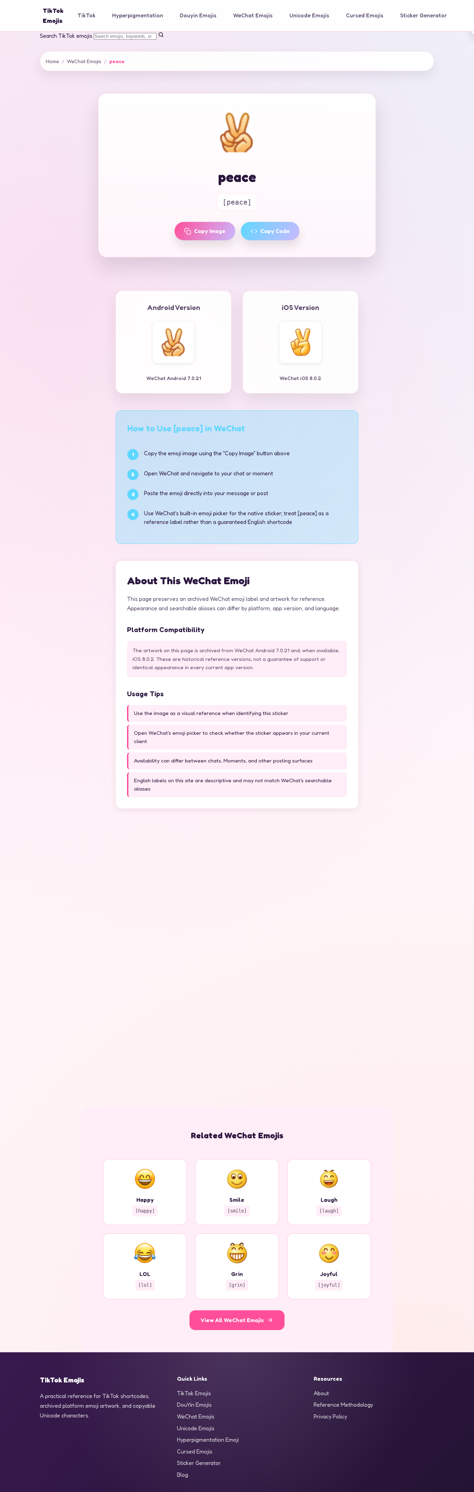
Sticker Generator (423, 15)
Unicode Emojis (309, 15)
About (321, 1393)
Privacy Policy (330, 1416)
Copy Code (275, 230)
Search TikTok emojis (66, 35)
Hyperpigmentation (137, 15)
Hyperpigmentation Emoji (208, 1439)
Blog (182, 1474)
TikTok (86, 15)
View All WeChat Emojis (232, 1320)
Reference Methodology (343, 1404)
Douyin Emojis (198, 15)
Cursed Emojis (364, 15)
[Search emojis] (161, 36)
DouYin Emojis (194, 1404)
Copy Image (210, 230)
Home (52, 61)
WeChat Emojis (253, 15)
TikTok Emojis (194, 1393)
